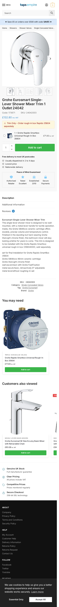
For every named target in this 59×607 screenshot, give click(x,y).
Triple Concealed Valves (16, 355)
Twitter (5, 568)
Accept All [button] (41, 599)
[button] (52, 5)
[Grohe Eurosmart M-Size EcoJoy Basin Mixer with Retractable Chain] (26, 412)
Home (4, 28)
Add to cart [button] (25, 369)
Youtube (6, 572)
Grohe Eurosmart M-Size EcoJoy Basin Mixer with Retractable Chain (25, 442)
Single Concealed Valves (44, 28)
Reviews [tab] (8, 211)
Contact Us (7, 553)
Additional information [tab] (13, 204)
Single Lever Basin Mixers (16, 438)
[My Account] (46, 5)
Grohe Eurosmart (30, 287)
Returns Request (10, 549)
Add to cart (35, 147)
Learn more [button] (37, 591)
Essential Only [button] (16, 599)
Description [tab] (8, 198)
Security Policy (9, 523)
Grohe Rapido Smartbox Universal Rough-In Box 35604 (26, 136)
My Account (8, 535)
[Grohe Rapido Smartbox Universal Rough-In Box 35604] (26, 329)
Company (6, 512)
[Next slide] (50, 59)
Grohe (31, 290)
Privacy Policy (8, 516)
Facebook (6, 564)
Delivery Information (11, 542)
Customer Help (9, 538)
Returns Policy (8, 546)
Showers (13, 28)
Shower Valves (25, 28)
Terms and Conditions (12, 520)
